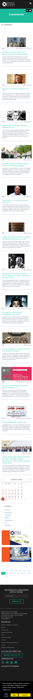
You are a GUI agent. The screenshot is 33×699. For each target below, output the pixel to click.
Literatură (7, 510)
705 (12, 570)
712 (11, 573)
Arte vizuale (8, 512)
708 (25, 570)
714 (19, 573)
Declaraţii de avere (6, 637)
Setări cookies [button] (6, 695)
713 (15, 573)
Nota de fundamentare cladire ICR (9, 642)
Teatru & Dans (9, 520)
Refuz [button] (14, 695)
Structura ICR (4, 630)
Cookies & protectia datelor (8, 647)
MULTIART (8, 525)
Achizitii (3, 640)
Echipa (3, 627)
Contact (3, 645)
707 (20, 570)
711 (7, 573)
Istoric (2, 635)
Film (6, 523)
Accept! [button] (24, 695)
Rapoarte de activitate (6, 632)
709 (29, 570)
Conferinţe (8, 515)
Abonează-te (16, 601)
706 (16, 570)
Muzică (7, 517)
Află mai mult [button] (6, 689)
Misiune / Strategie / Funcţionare (9, 625)
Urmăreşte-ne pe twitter (11, 655)
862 (29, 573)
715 (22, 573)
